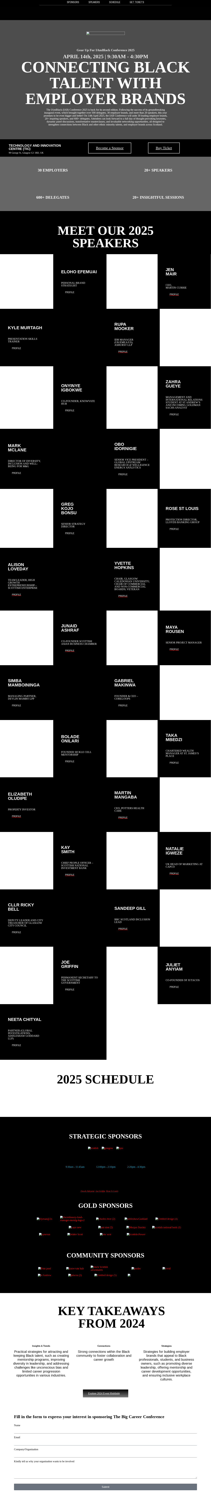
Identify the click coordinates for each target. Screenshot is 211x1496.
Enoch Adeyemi (87, 1191)
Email (17, 1437)
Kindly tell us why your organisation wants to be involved (44, 1461)
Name (17, 1425)
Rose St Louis (112, 1191)
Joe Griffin (100, 1191)
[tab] (75, 1167)
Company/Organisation (26, 1449)
